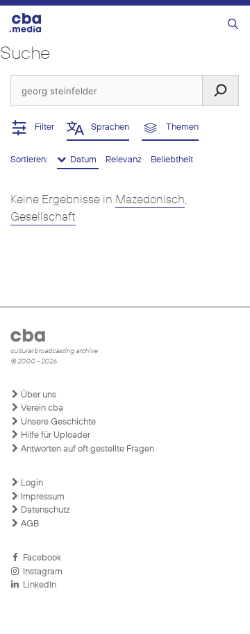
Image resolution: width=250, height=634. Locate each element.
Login (31, 483)
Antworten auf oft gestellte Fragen (86, 449)
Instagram (40, 571)
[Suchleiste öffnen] (233, 25)
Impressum (42, 497)
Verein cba (41, 408)
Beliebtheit (172, 159)
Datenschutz (44, 510)
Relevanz (125, 159)
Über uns (37, 395)
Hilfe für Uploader (54, 435)
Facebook (40, 558)
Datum (82, 159)
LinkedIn (37, 585)
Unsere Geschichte (57, 422)
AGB (29, 524)
